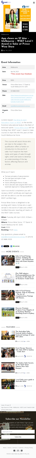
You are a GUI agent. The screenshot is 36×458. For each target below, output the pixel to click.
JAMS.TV (22, 454)
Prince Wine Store (21, 127)
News (4, 447)
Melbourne (5, 34)
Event (9, 447)
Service (15, 447)
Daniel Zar (29, 356)
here (15, 230)
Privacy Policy (29, 447)
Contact (20, 447)
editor (28, 341)
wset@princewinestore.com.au (20, 106)
